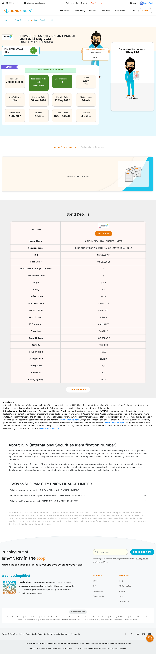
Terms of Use (101, 562)
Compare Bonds (78, 389)
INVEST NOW (103, 233)
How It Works (65, 10)
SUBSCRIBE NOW (142, 552)
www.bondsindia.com (69, 420)
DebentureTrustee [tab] (92, 147)
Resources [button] (105, 10)
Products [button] (92, 10)
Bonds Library (79, 10)
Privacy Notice (142, 559)
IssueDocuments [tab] (64, 147)
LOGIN (132, 10)
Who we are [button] (120, 10)
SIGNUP (145, 10)
